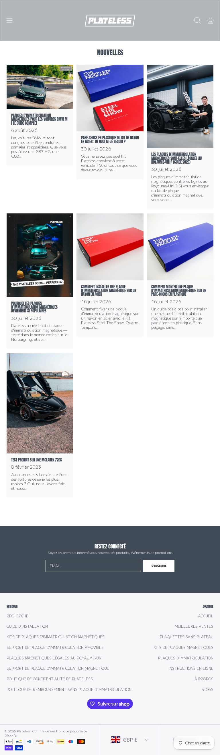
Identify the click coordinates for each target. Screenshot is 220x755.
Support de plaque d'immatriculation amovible (55, 647)
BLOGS (207, 689)
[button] (9, 21)
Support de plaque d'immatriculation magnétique (58, 668)
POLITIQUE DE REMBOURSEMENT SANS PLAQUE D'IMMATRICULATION (69, 689)
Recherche (17, 616)
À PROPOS (204, 678)
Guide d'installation (27, 626)
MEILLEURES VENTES (194, 626)
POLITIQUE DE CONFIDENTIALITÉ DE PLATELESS (50, 678)
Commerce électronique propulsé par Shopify (47, 733)
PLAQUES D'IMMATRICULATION (185, 658)
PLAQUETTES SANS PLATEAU (186, 636)
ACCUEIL (205, 616)
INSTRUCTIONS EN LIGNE (191, 668)
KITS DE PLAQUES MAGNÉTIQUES (183, 647)
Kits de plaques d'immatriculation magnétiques (56, 636)
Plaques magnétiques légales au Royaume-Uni (54, 658)
